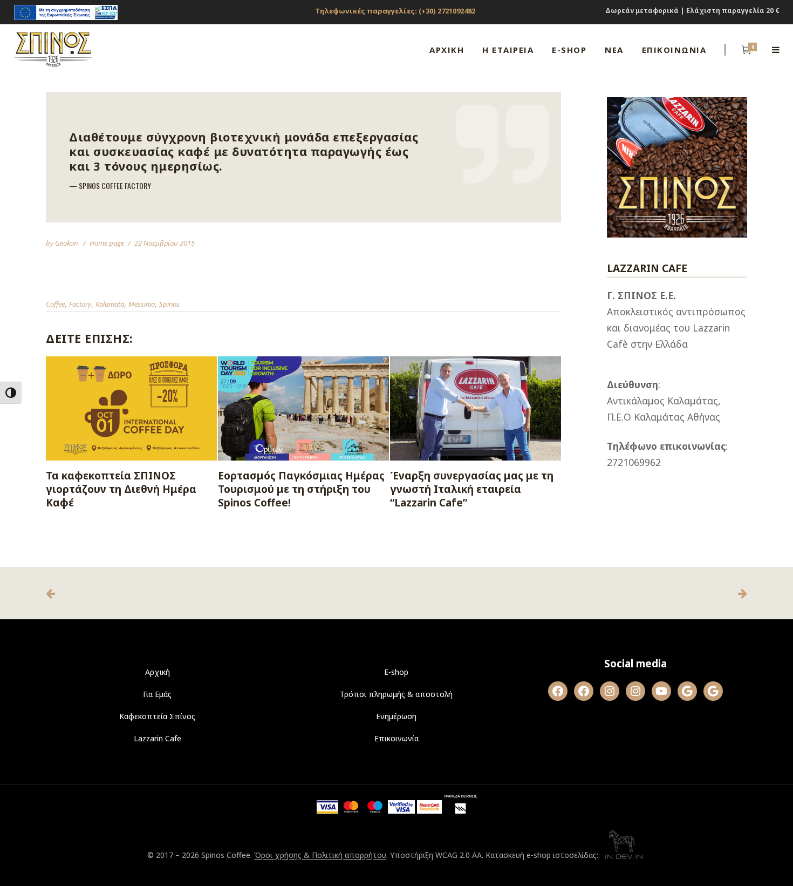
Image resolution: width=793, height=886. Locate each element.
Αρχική (157, 672)
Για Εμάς (157, 694)
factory (80, 304)
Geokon (67, 243)
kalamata (109, 304)
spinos (169, 304)
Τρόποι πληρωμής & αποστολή (396, 694)
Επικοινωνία (396, 738)
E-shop (396, 672)
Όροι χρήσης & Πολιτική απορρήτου (320, 855)
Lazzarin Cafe (157, 738)
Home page (107, 243)
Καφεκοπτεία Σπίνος (157, 716)
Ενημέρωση (396, 716)
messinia (141, 304)
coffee (55, 304)
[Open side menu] (776, 50)
